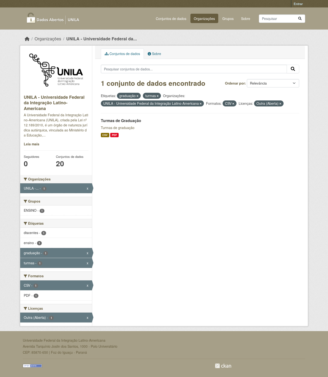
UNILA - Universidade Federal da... (101, 39)
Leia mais (31, 144)
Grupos (228, 18)
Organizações (204, 18)
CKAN (223, 365)
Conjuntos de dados (171, 18)
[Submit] (300, 18)
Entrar (298, 3)
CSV (105, 135)
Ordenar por (235, 83)
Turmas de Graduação (121, 120)
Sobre (245, 18)
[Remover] (137, 96)
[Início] (27, 39)
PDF (114, 135)
